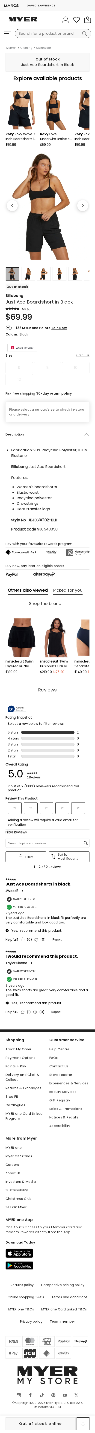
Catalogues (15, 1105)
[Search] (85, 33)
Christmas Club (19, 1198)
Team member (62, 1321)
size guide (82, 355)
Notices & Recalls (63, 1117)
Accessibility (59, 1125)
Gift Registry (59, 1100)
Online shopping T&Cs (26, 1297)
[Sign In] (65, 19)
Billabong (14, 295)
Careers (12, 1164)
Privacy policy (31, 1321)
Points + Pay (16, 1066)
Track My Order (19, 1049)
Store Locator (60, 1074)
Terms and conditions (69, 1297)
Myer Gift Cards (19, 1156)
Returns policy (22, 1285)
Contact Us (58, 1066)
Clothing (26, 47)
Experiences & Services (68, 1083)
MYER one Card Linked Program (24, 1116)
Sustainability (17, 1190)
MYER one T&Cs (21, 1309)
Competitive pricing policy (62, 1285)
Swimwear (43, 47)
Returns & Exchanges (23, 1088)
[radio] (19, 367)
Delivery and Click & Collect (22, 1077)
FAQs (53, 1057)
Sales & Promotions (65, 1108)
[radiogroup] (47, 373)
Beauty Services (62, 1091)
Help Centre (59, 1049)
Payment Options (20, 1057)
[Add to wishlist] (83, 1423)
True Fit (12, 1096)
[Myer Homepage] (23, 22)
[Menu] (7, 33)
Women (11, 47)
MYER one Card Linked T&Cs (64, 1309)
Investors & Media (21, 1181)
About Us (13, 1173)
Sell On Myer (16, 1207)
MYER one (14, 1147)
